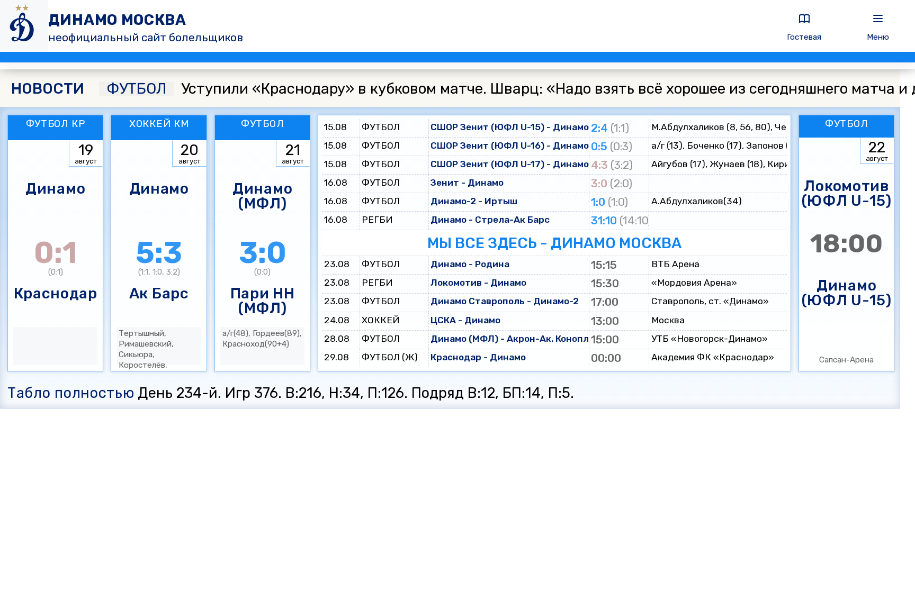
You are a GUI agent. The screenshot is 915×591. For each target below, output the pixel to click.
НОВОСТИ (47, 88)
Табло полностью (70, 393)
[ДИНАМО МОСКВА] (24, 26)
